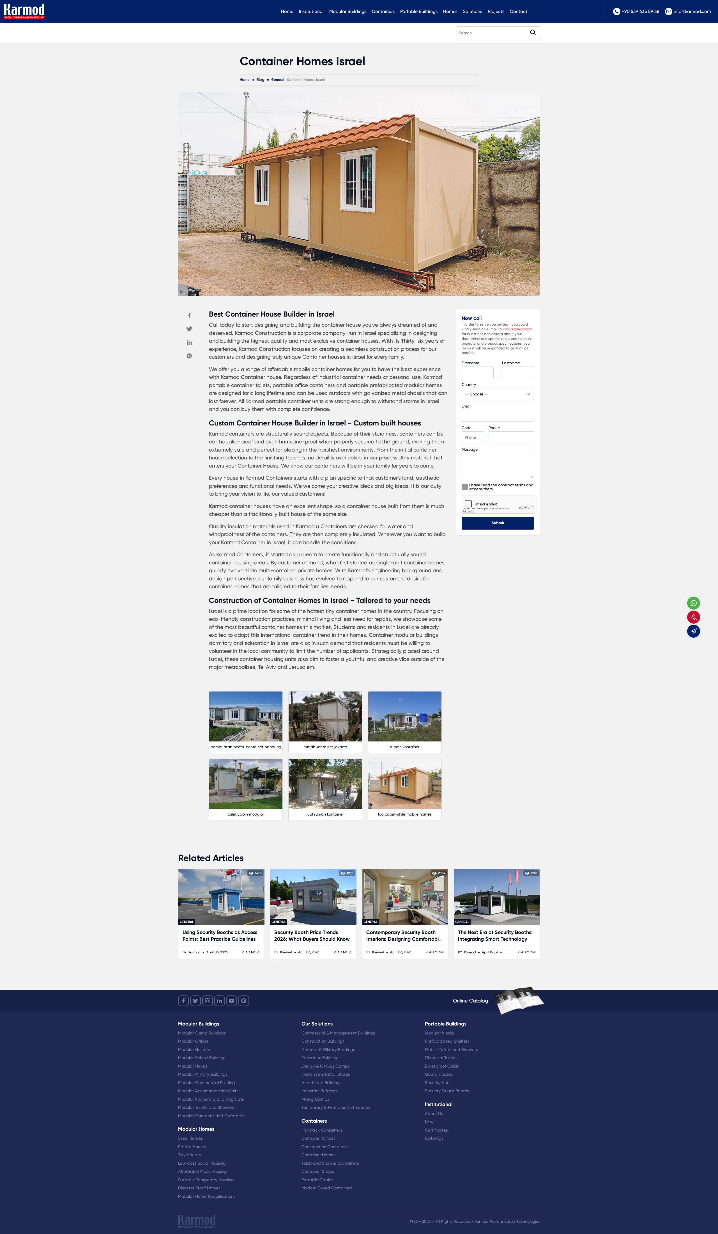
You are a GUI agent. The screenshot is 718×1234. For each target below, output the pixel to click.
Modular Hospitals (195, 1049)
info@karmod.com (692, 11)
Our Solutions (317, 1024)
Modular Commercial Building (206, 1082)
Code (466, 427)
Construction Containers (325, 1146)
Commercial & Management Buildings (338, 1033)
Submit (498, 523)
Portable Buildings (419, 11)
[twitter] (195, 1000)
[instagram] (207, 1000)
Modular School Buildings (202, 1057)
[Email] (693, 631)
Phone (494, 427)
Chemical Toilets (441, 1057)
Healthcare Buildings (322, 1082)
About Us (434, 1113)
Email (466, 406)
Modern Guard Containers (327, 1187)
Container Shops (318, 1171)
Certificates (436, 1130)
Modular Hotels (193, 1066)
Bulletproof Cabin (442, 1066)
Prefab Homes (192, 1146)
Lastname (511, 363)
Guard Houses (439, 1074)
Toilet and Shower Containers (330, 1163)
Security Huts (437, 1082)
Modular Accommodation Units (208, 1090)
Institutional (311, 11)
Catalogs (434, 1138)
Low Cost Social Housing (202, 1163)
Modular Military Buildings (202, 1074)
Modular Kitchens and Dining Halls (211, 1099)
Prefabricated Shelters (447, 1041)
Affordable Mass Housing (202, 1171)
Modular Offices (193, 1041)
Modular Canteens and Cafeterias (211, 1115)
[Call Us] (693, 617)
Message (470, 449)
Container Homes (318, 1154)
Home (287, 11)
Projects (496, 11)
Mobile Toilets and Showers (451, 1049)
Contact (518, 11)
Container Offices (318, 1138)
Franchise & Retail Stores (326, 1074)
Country (469, 384)
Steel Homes (190, 1138)
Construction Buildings (323, 1041)
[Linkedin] (189, 342)
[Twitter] (189, 329)
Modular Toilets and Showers (206, 1107)
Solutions (472, 11)
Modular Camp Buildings (202, 1033)
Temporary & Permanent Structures (336, 1107)
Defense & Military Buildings (328, 1049)
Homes (450, 11)
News (430, 1121)
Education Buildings (320, 1057)
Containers (383, 11)
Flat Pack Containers (322, 1130)
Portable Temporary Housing (206, 1179)
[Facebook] (189, 315)
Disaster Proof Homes (199, 1187)
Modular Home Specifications (206, 1196)
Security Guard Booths (447, 1090)
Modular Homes (196, 1129)
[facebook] (183, 1000)
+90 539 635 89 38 (640, 11)
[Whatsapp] (189, 355)
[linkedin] (219, 1000)
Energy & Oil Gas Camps (326, 1066)
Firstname (470, 363)
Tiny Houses (189, 1154)
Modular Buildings (347, 11)
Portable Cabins (317, 1179)
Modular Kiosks (439, 1033)
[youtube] (231, 1000)
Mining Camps (315, 1099)
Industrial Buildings (320, 1090)
